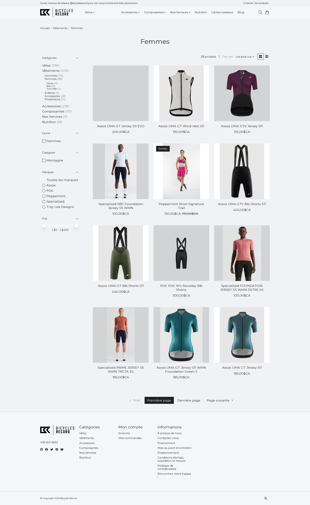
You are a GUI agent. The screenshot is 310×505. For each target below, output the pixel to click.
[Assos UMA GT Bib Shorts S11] (121, 253)
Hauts (50, 83)
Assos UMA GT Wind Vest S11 (181, 126)
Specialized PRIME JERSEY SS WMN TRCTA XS (121, 369)
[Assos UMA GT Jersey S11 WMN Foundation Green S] (181, 335)
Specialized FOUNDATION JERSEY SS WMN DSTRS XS (242, 287)
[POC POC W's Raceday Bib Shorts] (181, 253)
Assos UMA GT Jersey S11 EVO (120, 126)
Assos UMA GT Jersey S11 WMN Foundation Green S (181, 369)
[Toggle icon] (260, 12)
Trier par (227, 56)
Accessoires (52, 96)
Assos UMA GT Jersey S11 (242, 367)
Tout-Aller (52, 88)
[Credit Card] (265, 498)
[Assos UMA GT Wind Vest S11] (181, 93)
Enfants (50, 93)
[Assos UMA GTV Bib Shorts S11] (242, 171)
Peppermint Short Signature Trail (181, 206)
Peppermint (56, 196)
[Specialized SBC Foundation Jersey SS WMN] (121, 171)
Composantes (53, 111)
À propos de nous (169, 433)
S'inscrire (124, 433)
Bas (49, 86)
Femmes (51, 79)
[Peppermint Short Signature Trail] (181, 171)
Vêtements (60, 28)
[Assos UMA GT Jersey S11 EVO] (121, 93)
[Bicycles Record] (56, 12)
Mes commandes (130, 438)
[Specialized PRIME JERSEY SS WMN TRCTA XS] (121, 335)
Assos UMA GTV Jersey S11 (242, 126)
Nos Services (52, 116)
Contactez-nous (168, 438)
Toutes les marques (62, 180)
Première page (159, 400)
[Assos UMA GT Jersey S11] (242, 335)
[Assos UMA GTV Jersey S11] (242, 93)
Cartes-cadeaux (222, 12)
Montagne (54, 160)
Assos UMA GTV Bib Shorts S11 (242, 204)
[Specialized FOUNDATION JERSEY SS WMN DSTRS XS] (242, 253)
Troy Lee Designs (60, 207)
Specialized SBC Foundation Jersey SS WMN (120, 206)
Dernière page (188, 400)
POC (49, 190)
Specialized (55, 201)
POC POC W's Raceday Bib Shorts (181, 287)
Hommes (51, 75)
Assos (51, 185)
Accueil (45, 28)
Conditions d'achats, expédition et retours (171, 459)
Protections (52, 99)
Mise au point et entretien (175, 448)
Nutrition (201, 12)
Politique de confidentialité (167, 467)
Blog (241, 12)
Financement (166, 443)
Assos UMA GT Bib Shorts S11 (121, 286)
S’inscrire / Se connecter (256, 3)
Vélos (46, 65)
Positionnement (168, 452)
